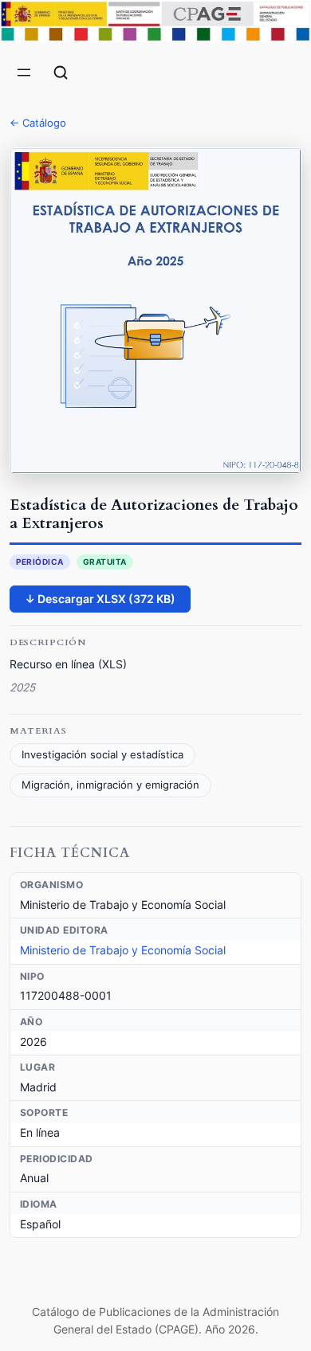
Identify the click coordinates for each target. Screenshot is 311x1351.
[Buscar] (60, 72)
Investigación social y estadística (102, 755)
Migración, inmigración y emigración (110, 785)
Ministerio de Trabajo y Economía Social (123, 950)
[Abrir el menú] (23, 72)
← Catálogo (38, 122)
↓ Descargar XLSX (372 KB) (100, 598)
